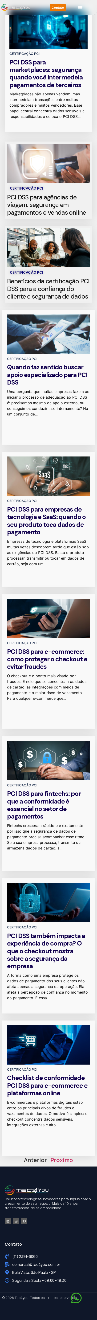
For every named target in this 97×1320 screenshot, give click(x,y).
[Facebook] (24, 1221)
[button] (80, 7)
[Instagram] (16, 1221)
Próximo (61, 1160)
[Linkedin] (8, 1221)
